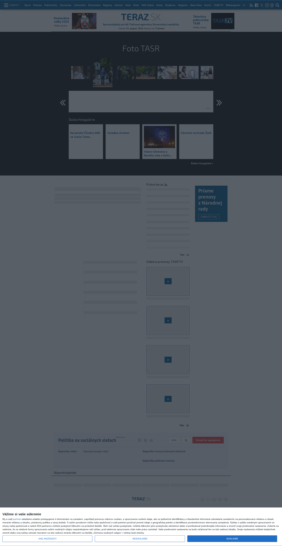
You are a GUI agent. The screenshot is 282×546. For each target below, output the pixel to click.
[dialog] (141, 527)
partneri (17, 519)
